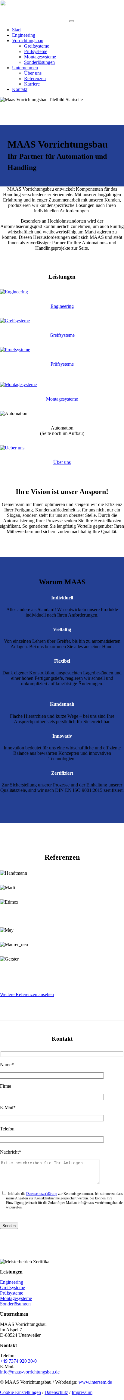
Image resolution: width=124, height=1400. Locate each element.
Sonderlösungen (39, 62)
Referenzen (35, 78)
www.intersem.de (95, 1382)
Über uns (33, 73)
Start (16, 29)
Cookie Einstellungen (20, 1392)
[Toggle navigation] (71, 21)
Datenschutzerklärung (41, 1194)
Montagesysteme (40, 56)
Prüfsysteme (35, 51)
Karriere (32, 83)
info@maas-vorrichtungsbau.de (30, 1371)
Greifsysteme (36, 45)
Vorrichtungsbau (27, 40)
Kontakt (19, 89)
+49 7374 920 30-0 (18, 1361)
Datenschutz (56, 1392)
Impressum (82, 1392)
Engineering (23, 35)
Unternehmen (25, 67)
